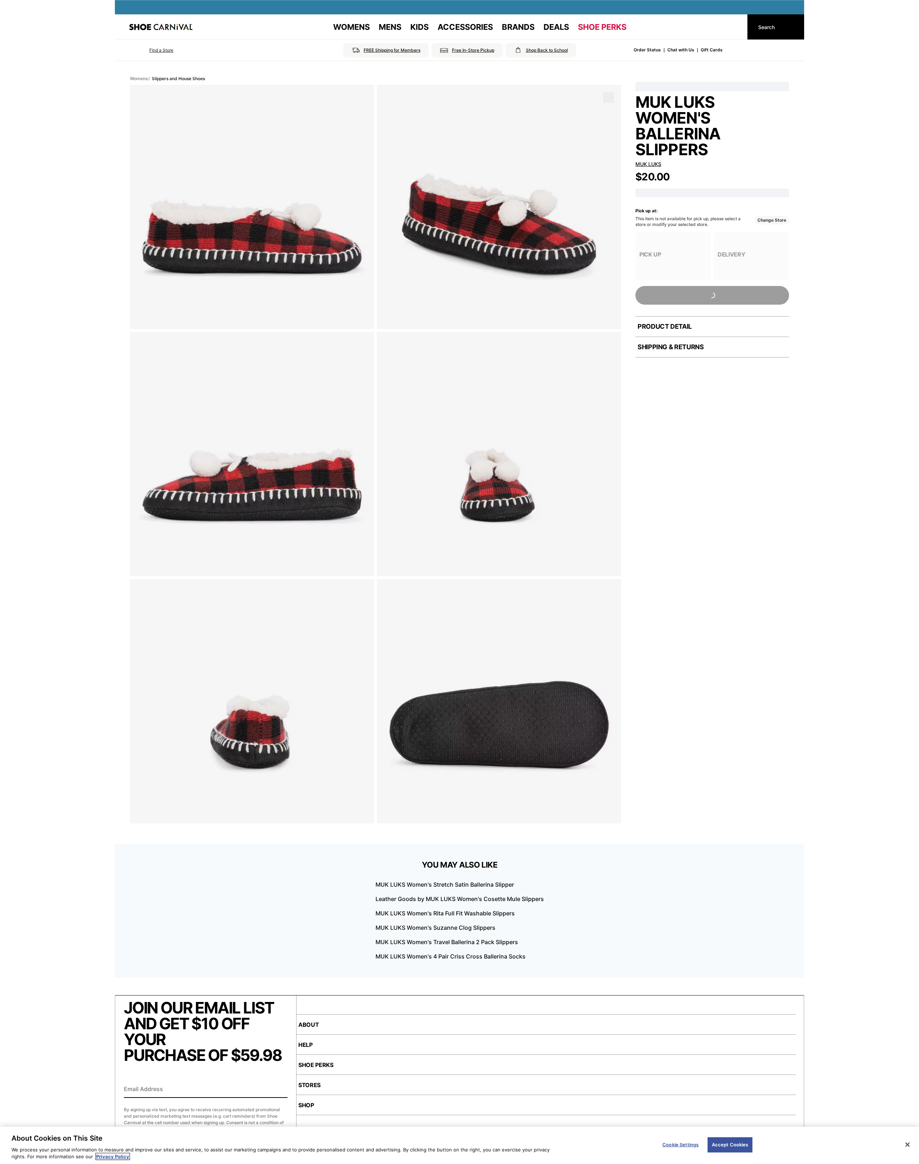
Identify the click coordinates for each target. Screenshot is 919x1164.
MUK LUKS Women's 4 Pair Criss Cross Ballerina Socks (450, 956)
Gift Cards (712, 49)
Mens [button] (390, 27)
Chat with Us (680, 49)
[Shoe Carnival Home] (160, 27)
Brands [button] (518, 27)
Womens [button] (351, 27)
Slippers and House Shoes (178, 78)
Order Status (647, 49)
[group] (673, 256)
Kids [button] (419, 27)
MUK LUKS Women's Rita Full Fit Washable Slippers (445, 913)
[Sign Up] (279, 1089)
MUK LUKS (648, 164)
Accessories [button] (465, 27)
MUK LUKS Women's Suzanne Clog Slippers (435, 927)
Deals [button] (556, 27)
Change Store (771, 220)
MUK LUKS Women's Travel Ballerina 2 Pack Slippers (446, 942)
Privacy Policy (112, 1156)
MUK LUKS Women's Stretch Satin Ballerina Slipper (444, 884)
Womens (139, 78)
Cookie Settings (680, 1144)
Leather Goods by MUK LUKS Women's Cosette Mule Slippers (459, 898)
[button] (151, 50)
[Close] (907, 1145)
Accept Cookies (730, 1144)
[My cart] (735, 27)
